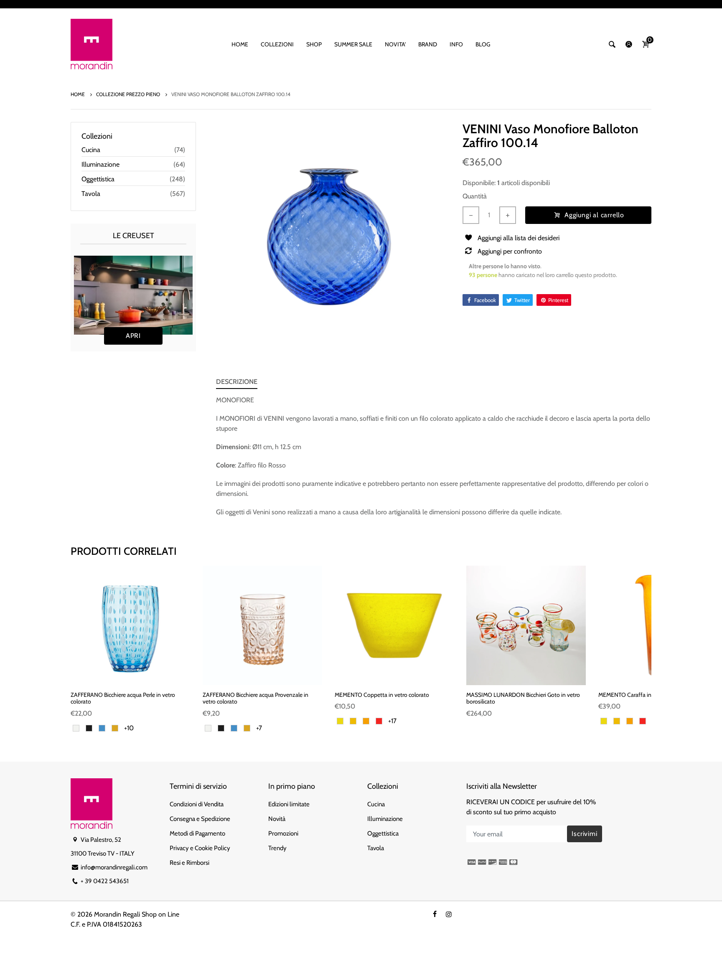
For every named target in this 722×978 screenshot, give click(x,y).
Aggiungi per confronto (510, 251)
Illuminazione (100, 164)
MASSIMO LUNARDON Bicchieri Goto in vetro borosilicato (523, 698)
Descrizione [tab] (236, 382)
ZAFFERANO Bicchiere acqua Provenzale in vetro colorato (255, 698)
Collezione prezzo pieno (128, 94)
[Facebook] (434, 914)
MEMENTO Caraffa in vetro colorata (642, 695)
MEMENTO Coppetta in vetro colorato (382, 695)
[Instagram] (448, 914)
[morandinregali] (91, 43)
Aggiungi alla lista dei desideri (518, 238)
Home (78, 94)
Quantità (475, 196)
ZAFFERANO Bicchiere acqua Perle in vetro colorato (123, 698)
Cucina (90, 150)
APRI (133, 336)
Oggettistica (97, 179)
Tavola (90, 194)
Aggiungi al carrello (594, 215)
